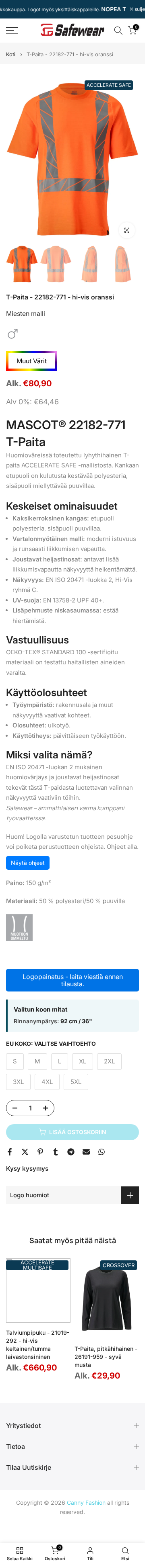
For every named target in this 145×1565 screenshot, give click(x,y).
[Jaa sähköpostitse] (86, 1151)
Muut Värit (32, 361)
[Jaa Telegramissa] (71, 1151)
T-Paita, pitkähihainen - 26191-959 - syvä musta (106, 1356)
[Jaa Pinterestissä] (40, 1151)
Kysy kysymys (27, 1168)
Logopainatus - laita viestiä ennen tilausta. (73, 980)
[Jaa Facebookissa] (9, 1151)
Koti (10, 54)
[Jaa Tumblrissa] (55, 1151)
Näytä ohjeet (28, 862)
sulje (139, 9)
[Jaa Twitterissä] (25, 1151)
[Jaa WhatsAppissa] (101, 1151)
